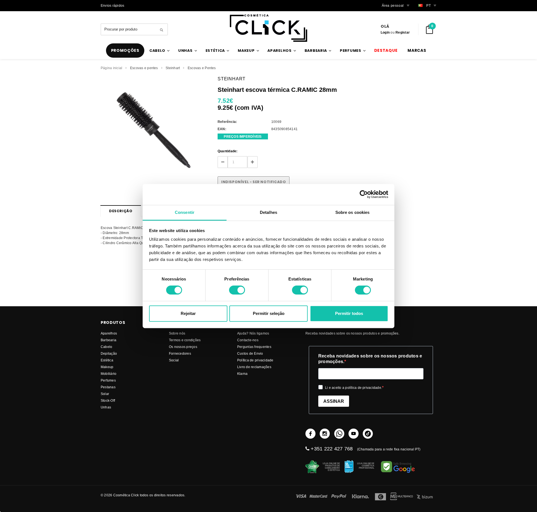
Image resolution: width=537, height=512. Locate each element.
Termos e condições (185, 340)
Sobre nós (177, 333)
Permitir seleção (268, 313)
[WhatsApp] (339, 434)
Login (385, 32)
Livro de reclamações (254, 367)
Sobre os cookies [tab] (352, 212)
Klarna (242, 373)
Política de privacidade (255, 360)
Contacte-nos (247, 340)
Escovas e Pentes (202, 68)
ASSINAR (333, 401)
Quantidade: (228, 151)
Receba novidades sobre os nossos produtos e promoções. (370, 359)
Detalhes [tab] (268, 212)
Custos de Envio (250, 353)
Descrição (120, 211)
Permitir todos (349, 313)
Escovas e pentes (144, 68)
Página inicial (111, 68)
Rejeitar (188, 313)
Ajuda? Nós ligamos (253, 333)
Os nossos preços (183, 347)
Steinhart (173, 68)
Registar (402, 32)
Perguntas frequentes (254, 347)
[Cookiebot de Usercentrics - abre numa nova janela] (363, 194)
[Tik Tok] (368, 434)
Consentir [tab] (184, 212)
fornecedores (180, 353)
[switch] (237, 290)
